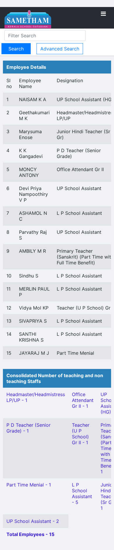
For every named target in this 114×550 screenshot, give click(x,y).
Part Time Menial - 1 (28, 485)
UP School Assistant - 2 (32, 521)
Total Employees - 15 (30, 534)
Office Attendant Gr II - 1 (83, 400)
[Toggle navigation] (103, 13)
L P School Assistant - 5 (82, 493)
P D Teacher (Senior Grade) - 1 (28, 428)
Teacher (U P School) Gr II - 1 (80, 433)
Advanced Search (59, 49)
